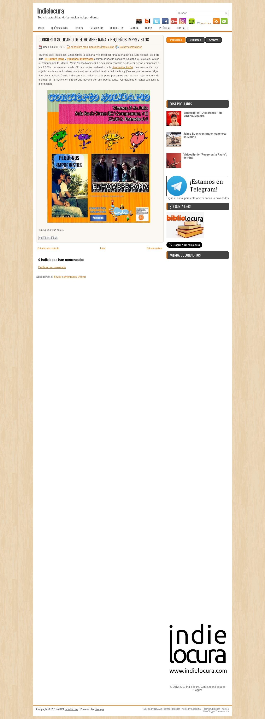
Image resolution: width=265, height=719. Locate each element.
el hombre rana (79, 47)
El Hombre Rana (54, 59)
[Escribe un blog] (44, 238)
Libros (149, 28)
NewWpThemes (162, 709)
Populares (176, 40)
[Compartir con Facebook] (52, 238)
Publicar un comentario (52, 267)
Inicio (41, 28)
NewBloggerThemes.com (216, 711)
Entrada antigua (154, 248)
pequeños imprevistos (101, 47)
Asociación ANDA (122, 67)
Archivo (213, 40)
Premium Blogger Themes (216, 709)
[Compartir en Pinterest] (56, 238)
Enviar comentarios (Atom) (70, 276)
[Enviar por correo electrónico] (40, 238)
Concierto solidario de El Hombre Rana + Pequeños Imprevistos (94, 39)
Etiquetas (195, 40)
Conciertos (117, 28)
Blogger (197, 689)
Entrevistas (97, 28)
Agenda (134, 28)
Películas (164, 28)
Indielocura (50, 10)
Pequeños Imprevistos (80, 59)
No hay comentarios (130, 47)
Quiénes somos (59, 28)
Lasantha (196, 709)
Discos (79, 28)
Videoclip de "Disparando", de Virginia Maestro (202, 114)
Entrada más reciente (48, 248)
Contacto (182, 28)
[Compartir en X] (48, 238)
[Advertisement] (100, 325)
